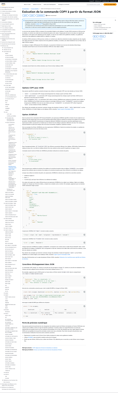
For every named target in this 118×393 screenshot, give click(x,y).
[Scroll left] (23, 4)
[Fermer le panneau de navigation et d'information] (115, 20)
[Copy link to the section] (21, 87)
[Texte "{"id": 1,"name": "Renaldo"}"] (84, 243)
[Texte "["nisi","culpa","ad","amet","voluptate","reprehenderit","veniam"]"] (84, 235)
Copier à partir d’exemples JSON (65, 109)
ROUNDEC (30, 337)
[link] (51, 8)
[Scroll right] (70, 4)
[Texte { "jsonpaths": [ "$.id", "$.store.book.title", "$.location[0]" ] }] (84, 154)
